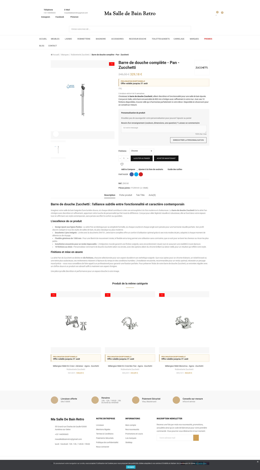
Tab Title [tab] (140, 195)
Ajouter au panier (142, 158)
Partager (132, 174)
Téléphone (48, 10)
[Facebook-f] (158, 443)
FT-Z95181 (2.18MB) (139, 188)
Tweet (136, 174)
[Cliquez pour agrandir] (56, 134)
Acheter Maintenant (166, 158)
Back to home (203, 54)
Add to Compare (128, 169)
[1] (196, 438)
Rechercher (186, 29)
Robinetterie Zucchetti (76, 369)
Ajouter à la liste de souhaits (151, 169)
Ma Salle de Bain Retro (130, 13)
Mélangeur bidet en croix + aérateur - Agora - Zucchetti (76, 366)
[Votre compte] (212, 13)
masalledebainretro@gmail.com (76, 13)
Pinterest (74, 17)
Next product (207, 54)
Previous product (200, 54)
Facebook (60, 17)
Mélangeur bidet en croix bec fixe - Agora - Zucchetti (130, 366)
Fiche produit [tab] (125, 195)
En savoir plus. (201, 463)
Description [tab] (109, 195)
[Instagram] (169, 443)
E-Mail (67, 10)
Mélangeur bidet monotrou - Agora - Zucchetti (184, 366)
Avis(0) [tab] (152, 195)
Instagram (45, 17)
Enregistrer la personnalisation (188, 140)
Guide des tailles (175, 169)
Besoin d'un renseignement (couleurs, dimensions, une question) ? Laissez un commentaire (160, 123)
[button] (43, 336)
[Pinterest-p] (163, 443)
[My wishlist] (216, 13)
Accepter (131, 467)
